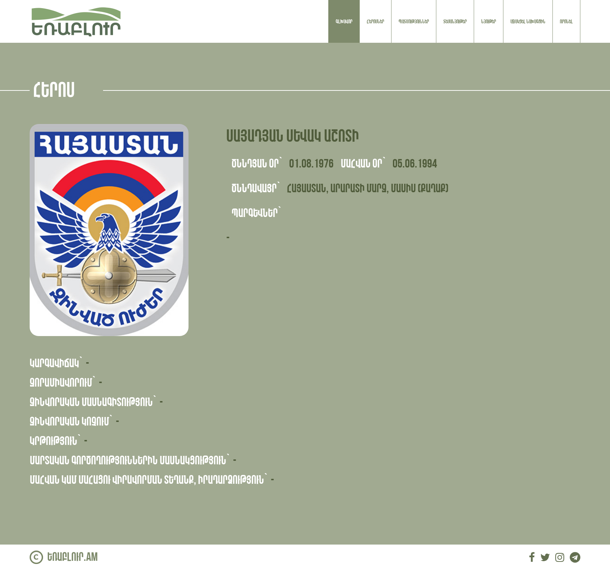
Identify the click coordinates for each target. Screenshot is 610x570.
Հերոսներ (375, 21)
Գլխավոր (344, 21)
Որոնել (566, 21)
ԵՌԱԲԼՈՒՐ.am (72, 557)
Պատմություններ (414, 21)
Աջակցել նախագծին (527, 21)
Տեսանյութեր (455, 21)
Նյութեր (488, 21)
